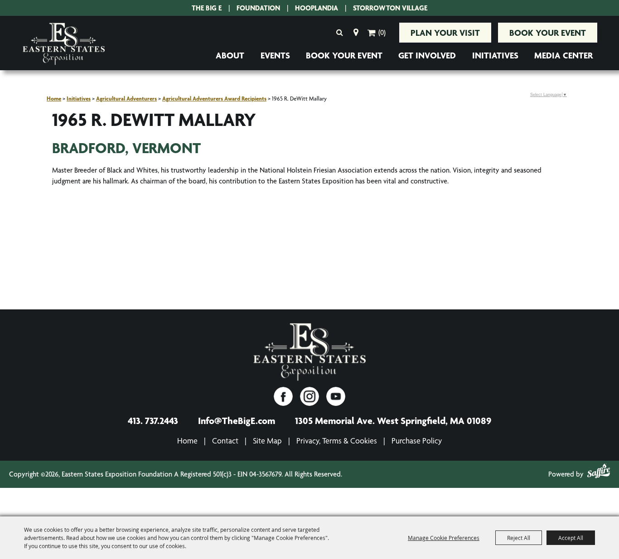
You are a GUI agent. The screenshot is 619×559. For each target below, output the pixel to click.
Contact (225, 440)
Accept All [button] (570, 537)
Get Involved (427, 55)
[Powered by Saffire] (598, 472)
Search (339, 32)
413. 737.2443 (153, 420)
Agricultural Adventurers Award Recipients (214, 98)
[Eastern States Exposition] (64, 44)
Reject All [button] (518, 537)
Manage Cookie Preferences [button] (443, 537)
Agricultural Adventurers (126, 98)
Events (275, 55)
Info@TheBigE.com (236, 420)
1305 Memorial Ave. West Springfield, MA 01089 (393, 420)
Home (54, 98)
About (230, 55)
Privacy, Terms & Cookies (336, 440)
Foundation (258, 8)
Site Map (267, 440)
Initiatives (495, 55)
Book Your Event (547, 32)
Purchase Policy (417, 440)
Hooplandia (316, 8)
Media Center (563, 55)
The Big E (207, 8)
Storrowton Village (390, 8)
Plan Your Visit (445, 32)
